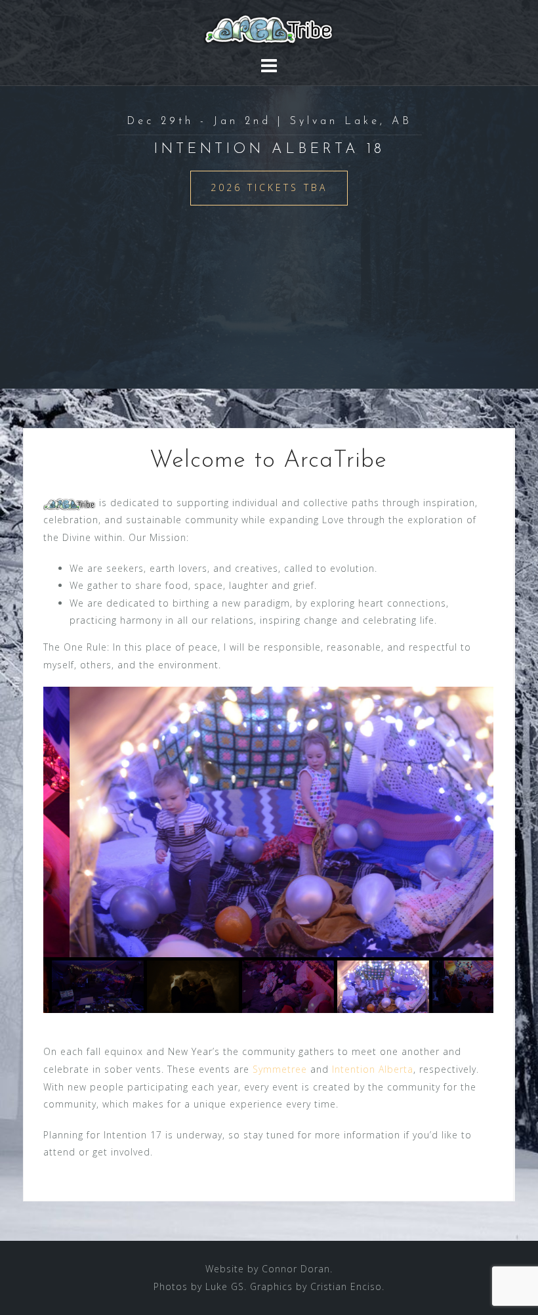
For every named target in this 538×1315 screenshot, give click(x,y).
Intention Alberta (372, 1069)
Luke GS (224, 1286)
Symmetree (280, 1069)
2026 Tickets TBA (269, 187)
